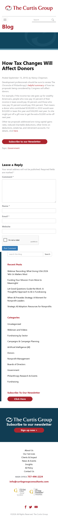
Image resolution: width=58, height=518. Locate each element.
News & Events (29, 461)
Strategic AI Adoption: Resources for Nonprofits (29, 306)
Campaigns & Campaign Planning (23, 341)
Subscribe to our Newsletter (25, 141)
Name (6, 206)
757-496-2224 (35, 476)
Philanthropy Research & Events (22, 376)
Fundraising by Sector (17, 335)
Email (5, 216)
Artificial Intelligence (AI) (18, 347)
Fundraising (12, 381)
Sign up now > (29, 430)
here (16, 131)
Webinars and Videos (17, 330)
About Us (29, 450)
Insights (29, 464)
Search (47, 254)
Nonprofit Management (18, 358)
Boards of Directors (16, 364)
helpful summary (36, 85)
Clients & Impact (29, 457)
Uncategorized (14, 324)
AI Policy (29, 468)
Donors (10, 353)
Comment (8, 177)
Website (6, 226)
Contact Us (29, 471)
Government (13, 148)
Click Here (20, 399)
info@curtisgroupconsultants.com (29, 481)
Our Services (29, 454)
